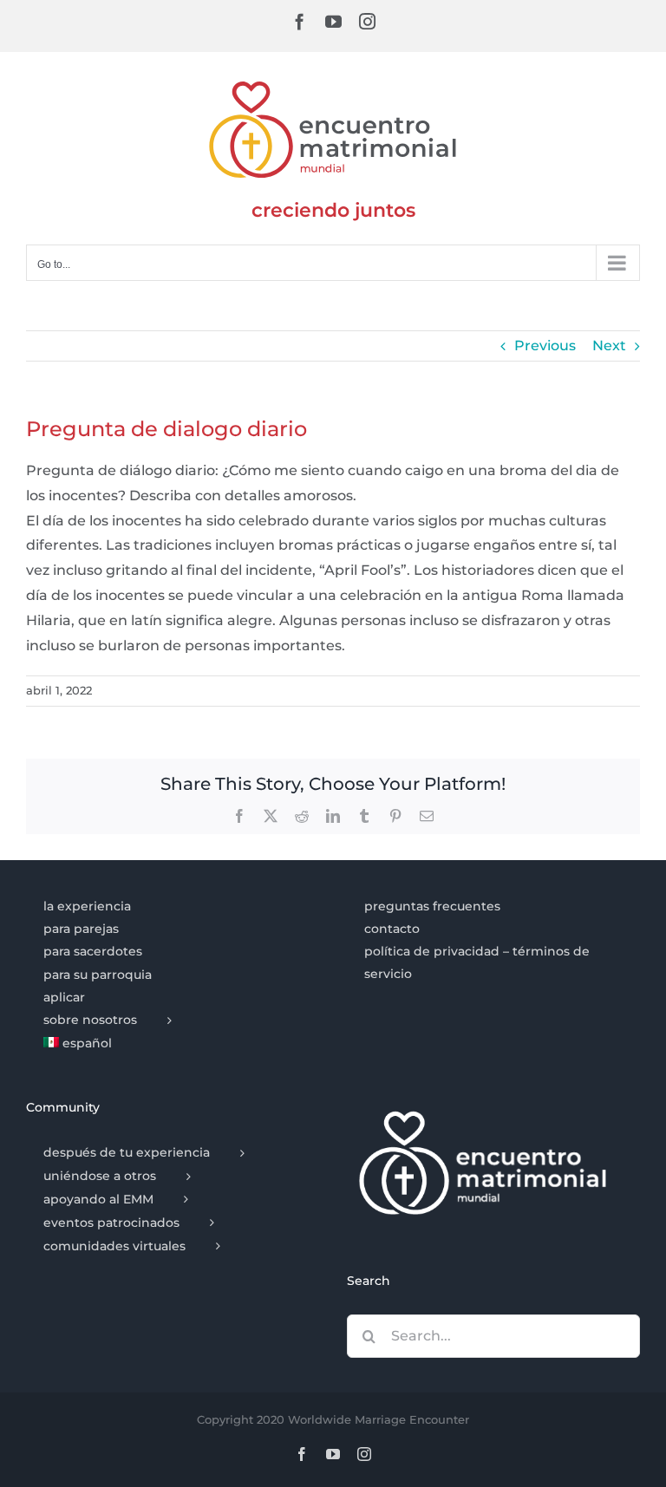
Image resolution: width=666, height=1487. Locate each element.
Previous (545, 345)
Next (609, 345)
